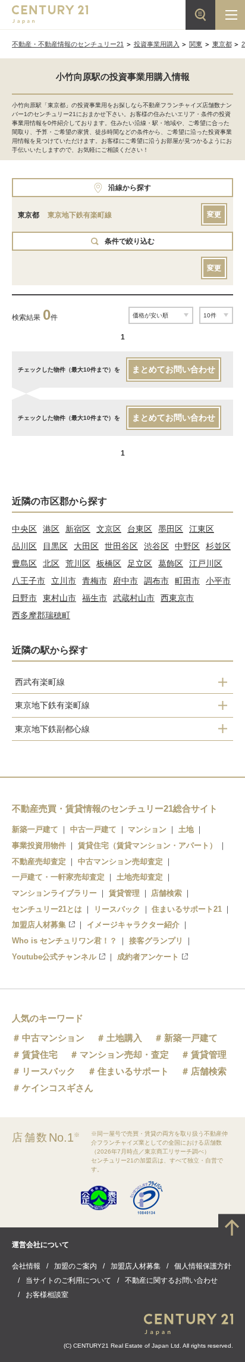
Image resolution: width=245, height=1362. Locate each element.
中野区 (187, 546)
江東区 (201, 529)
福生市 (94, 598)
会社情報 (26, 1266)
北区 (51, 563)
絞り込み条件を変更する (122, 1346)
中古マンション (53, 1038)
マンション (147, 829)
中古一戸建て (93, 829)
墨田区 (170, 529)
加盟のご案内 (75, 1266)
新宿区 (77, 529)
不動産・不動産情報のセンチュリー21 (68, 44)
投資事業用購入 (157, 44)
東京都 (222, 44)
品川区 (24, 546)
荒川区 (77, 563)
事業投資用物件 (39, 845)
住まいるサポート (133, 1071)
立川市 (63, 580)
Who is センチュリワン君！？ (64, 940)
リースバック (117, 909)
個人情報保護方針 (202, 1266)
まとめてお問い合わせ (173, 369)
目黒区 (55, 546)
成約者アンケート (148, 956)
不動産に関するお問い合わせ (171, 1280)
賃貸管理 (124, 893)
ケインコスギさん (57, 1088)
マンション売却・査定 (124, 1054)
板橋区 (108, 563)
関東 (195, 44)
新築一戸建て (35, 829)
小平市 (218, 580)
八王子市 (28, 580)
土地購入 (124, 1038)
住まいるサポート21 (187, 909)
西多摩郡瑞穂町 (41, 615)
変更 (214, 214)
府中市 (125, 580)
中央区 (24, 529)
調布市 (156, 580)
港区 (51, 529)
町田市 (187, 580)
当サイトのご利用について (68, 1280)
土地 (186, 829)
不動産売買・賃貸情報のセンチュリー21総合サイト (115, 808)
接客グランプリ (156, 940)
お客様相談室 (47, 1295)
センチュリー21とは (47, 909)
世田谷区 (121, 546)
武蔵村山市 (134, 598)
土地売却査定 (140, 876)
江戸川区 (205, 563)
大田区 (86, 546)
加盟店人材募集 (39, 924)
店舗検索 (166, 893)
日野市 (24, 598)
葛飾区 (170, 563)
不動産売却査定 (39, 861)
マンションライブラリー (54, 893)
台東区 (139, 529)
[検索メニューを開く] (200, 15)
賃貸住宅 (40, 1054)
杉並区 (218, 546)
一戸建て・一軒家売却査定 (58, 876)
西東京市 (177, 598)
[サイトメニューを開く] (230, 15)
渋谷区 (156, 546)
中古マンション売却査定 (120, 861)
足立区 (139, 563)
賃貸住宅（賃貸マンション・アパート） (147, 845)
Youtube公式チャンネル (54, 956)
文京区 (108, 529)
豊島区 (24, 563)
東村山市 (59, 598)
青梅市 (94, 580)
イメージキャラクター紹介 (133, 924)
